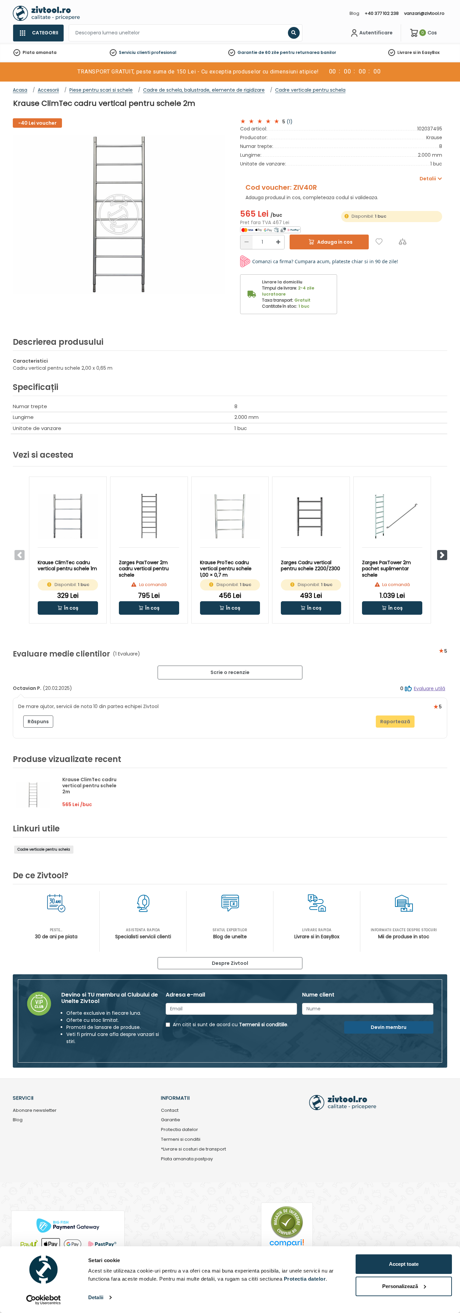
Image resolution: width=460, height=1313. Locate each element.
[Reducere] (246, 242)
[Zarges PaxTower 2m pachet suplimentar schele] (392, 516)
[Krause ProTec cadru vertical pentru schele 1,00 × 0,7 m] (230, 516)
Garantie (170, 1120)
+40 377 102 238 (382, 13)
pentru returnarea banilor (308, 52)
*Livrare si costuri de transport (193, 1149)
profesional (163, 52)
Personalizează (400, 1286)
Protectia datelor (179, 1130)
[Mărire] (278, 242)
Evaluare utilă (429, 688)
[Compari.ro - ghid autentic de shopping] (287, 1222)
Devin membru (388, 1027)
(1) (290, 121)
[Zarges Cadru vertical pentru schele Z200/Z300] (311, 516)
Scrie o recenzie (230, 672)
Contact (169, 1110)
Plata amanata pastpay (187, 1159)
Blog (354, 13)
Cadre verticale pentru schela (44, 849)
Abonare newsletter (35, 1110)
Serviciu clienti (134, 52)
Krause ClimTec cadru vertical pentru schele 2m (89, 785)
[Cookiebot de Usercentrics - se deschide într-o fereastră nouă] (43, 1300)
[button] (442, 555)
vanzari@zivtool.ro (424, 13)
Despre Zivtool (230, 963)
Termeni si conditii (180, 1139)
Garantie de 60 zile (258, 52)
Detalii (95, 1297)
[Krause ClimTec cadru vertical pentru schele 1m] (68, 516)
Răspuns (38, 721)
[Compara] (402, 241)
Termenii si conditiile (263, 1024)
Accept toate (404, 1264)
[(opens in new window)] (270, 229)
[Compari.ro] (287, 1244)
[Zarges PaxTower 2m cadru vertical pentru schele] (149, 516)
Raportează (395, 721)
